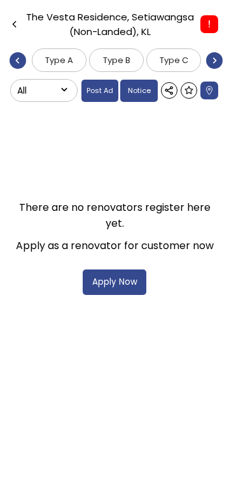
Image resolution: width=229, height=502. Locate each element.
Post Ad (100, 90)
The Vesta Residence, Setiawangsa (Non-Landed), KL (110, 24)
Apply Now (114, 282)
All (22, 90)
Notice (139, 90)
